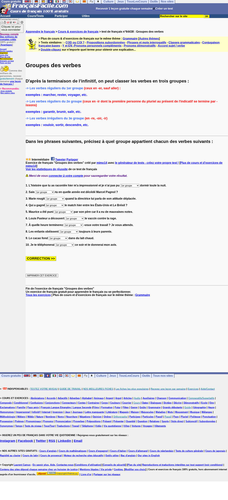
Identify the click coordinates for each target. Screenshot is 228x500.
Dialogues (155, 402)
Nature (39, 416)
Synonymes (6, 426)
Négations (84, 416)
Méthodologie (7, 416)
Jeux (112, 375)
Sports (165, 421)
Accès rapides (6, 51)
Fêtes (126, 407)
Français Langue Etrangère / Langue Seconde (66, 407)
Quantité (130, 421)
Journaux (77, 412)
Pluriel (184, 416)
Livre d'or (4, 55)
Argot (118, 398)
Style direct (177, 421)
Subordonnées (207, 421)
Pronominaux (33, 421)
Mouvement (181, 412)
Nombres (50, 416)
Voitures (136, 426)
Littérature (111, 412)
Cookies (118, 469)
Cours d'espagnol (98, 451)
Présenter (118, 421)
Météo (30, 416)
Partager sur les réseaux (107, 474)
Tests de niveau (33, 426)
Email (78, 441)
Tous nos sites (163, 375)
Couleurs (115, 402)
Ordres (107, 416)
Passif (159, 416)
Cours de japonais (215, 451)
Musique (195, 412)
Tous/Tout (49, 426)
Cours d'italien (118, 451)
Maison (135, 412)
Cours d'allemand (138, 451)
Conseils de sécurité (114, 464)
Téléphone (87, 426)
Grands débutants (172, 407)
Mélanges (207, 412)
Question (142, 421)
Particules (148, 416)
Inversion (58, 412)
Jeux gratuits (6, 91)
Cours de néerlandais (161, 451)
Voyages (147, 426)
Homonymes (7, 412)
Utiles (86, 15)
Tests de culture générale (189, 451)
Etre (211, 402)
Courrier (126, 402)
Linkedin (64, 441)
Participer (61, 15)
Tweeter (60, 159)
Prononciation (63, 421)
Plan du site (5, 57)
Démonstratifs (191, 402)
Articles (127, 398)
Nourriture (71, 416)
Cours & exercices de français (78, 31)
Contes (82, 402)
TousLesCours (129, 375)
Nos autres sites (8, 93)
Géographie (199, 407)
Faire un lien (5, 63)
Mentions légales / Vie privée (96, 469)
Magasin (124, 412)
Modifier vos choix (135, 469)
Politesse (195, 416)
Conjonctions (52, 402)
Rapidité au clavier (10, 455)
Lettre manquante (94, 412)
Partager (72, 159)
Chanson (161, 398)
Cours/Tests (35, 15)
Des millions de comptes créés (9, 37)
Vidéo (98, 426)
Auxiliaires (148, 398)
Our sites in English (149, 455)
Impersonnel (23, 412)
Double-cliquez (51, 49)
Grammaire (130, 38)
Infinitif (36, 412)
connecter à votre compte (66, 175)
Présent (107, 421)
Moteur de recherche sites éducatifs (83, 455)
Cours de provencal (51, 455)
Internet (46, 412)
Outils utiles (112, 455)
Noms (61, 416)
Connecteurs (69, 402)
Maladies (160, 412)
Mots (170, 412)
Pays (176, 416)
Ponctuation (209, 416)
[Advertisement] (127, 331)
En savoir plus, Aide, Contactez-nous (53, 464)
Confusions (36, 402)
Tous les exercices (38, 295)
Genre (134, 407)
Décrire (178, 402)
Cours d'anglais (48, 451)
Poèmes (19, 421)
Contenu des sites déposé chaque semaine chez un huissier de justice (39, 469)
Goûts (142, 407)
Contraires (93, 402)
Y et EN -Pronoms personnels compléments (91, 45)
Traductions (63, 426)
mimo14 (102, 162)
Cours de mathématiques (72, 451)
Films (96, 407)
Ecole (204, 402)
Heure (211, 407)
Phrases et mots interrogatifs (146, 42)
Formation (107, 407)
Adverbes (74, 398)
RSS (52, 441)
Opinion (97, 416)
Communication (177, 398)
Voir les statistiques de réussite (47, 169)
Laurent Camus (22, 464)
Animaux (99, 398)
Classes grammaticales (184, 42)
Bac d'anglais (128, 455)
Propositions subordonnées (106, 42)
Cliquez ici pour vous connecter (11, 28)
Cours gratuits (11, 375)
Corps (104, 402)
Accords (51, 398)
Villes (126, 426)
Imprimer (4, 53)
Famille (21, 407)
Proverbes (78, 421)
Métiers (21, 416)
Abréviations (37, 398)
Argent (109, 398)
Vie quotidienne (112, 426)
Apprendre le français (40, 31)
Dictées (168, 402)
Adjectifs (62, 398)
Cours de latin (30, 455)
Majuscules (147, 412)
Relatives (154, 421)
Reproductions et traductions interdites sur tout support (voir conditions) (182, 464)
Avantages (6, 44)
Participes (134, 416)
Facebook (25, 441)
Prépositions (94, 421)
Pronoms (48, 421)
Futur (118, 407)
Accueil (5, 15)
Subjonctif (191, 421)
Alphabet (87, 398)
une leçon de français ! (10, 82)
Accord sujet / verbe (171, 45)
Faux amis (33, 407)
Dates (145, 402)
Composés (6, 402)
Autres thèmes (149, 38)
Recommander (6, 59)
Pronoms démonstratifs (140, 45)
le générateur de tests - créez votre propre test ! (147, 162)
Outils (146, 375)
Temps (18, 426)
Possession (6, 421)
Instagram (7, 441)
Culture (101, 375)
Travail (75, 426)
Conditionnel (21, 402)
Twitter (41, 441)
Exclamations (7, 407)
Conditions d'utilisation (88, 464)
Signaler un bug (7, 61)
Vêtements (160, 426)
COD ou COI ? (75, 42)
